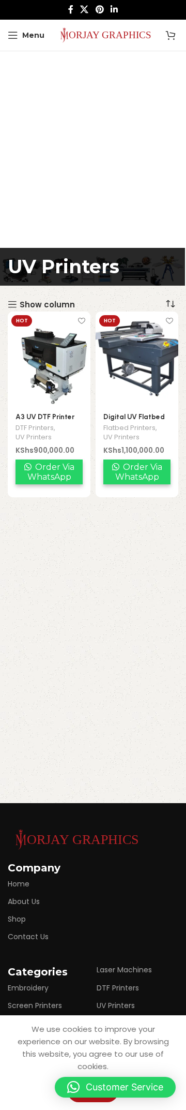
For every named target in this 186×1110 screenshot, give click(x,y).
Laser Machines (124, 970)
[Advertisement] (93, 149)
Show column (47, 304)
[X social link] (84, 10)
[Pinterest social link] (99, 10)
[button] (115, 1087)
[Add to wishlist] (81, 321)
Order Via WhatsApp (50, 472)
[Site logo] (104, 34)
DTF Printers (35, 427)
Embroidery (28, 988)
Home (18, 884)
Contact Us (28, 936)
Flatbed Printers (129, 427)
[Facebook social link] (70, 10)
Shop (17, 919)
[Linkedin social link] (114, 10)
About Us (24, 901)
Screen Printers (35, 1005)
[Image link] (75, 838)
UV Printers (34, 437)
